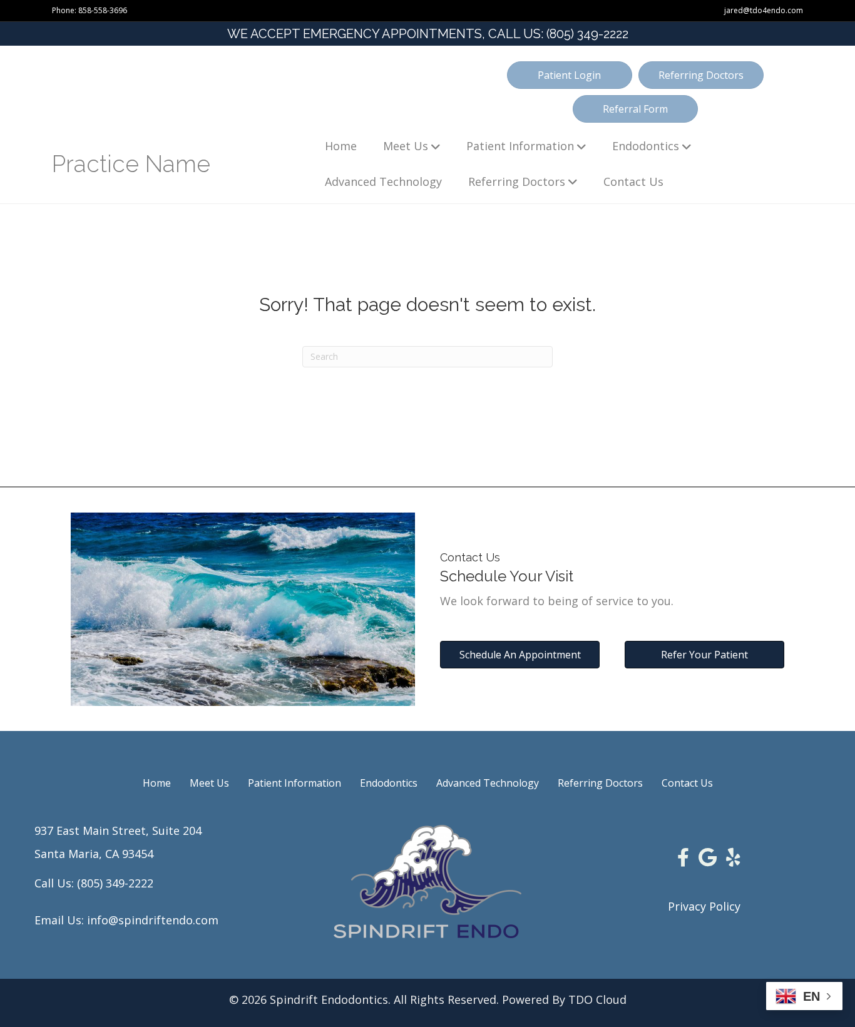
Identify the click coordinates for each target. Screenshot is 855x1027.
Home (341, 145)
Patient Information (520, 145)
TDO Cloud (597, 999)
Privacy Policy (704, 906)
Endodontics (645, 145)
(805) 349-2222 (587, 33)
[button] (569, 75)
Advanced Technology (383, 181)
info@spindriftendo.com (152, 919)
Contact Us (633, 181)
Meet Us (405, 145)
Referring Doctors (516, 181)
